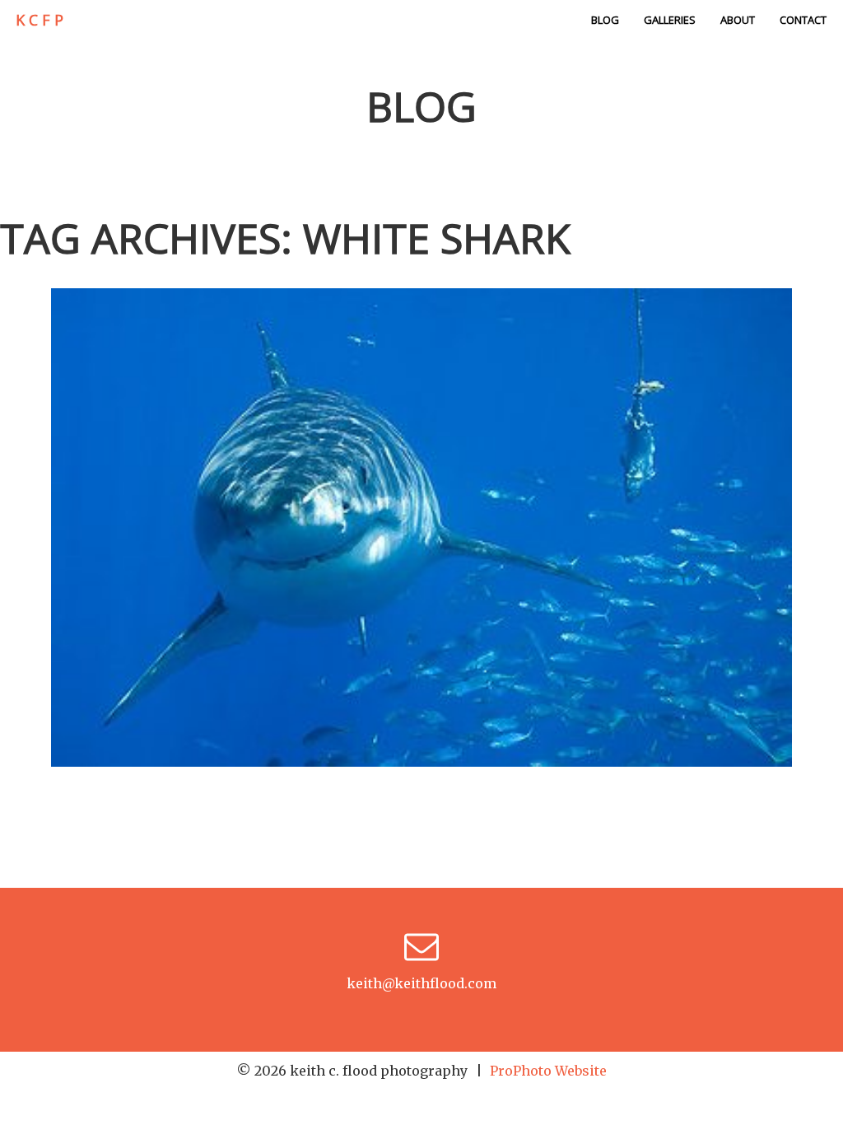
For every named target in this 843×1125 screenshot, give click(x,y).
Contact (803, 19)
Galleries (670, 19)
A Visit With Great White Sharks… (418, 494)
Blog (605, 19)
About (737, 19)
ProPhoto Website (548, 1070)
